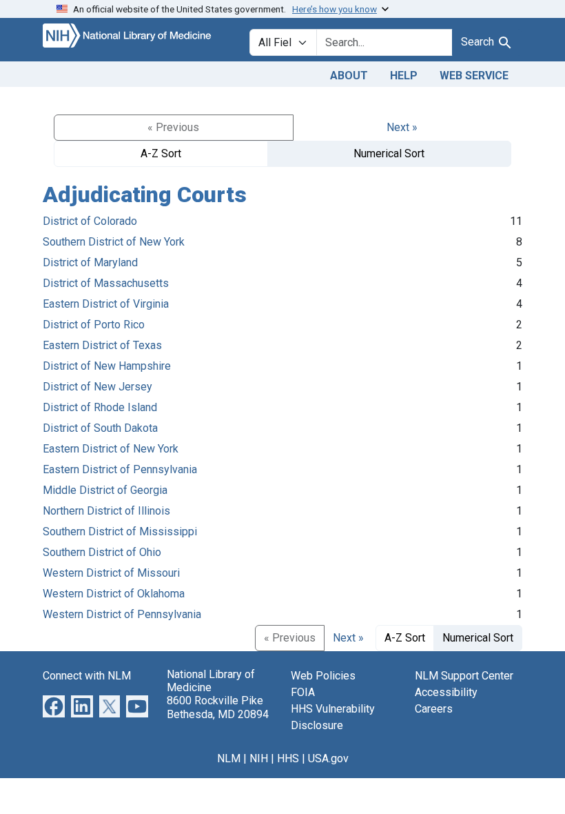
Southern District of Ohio (102, 552)
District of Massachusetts (106, 283)
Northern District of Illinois (106, 510)
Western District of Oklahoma (114, 593)
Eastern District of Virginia (106, 303)
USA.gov (328, 758)
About (349, 75)
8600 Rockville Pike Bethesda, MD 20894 (218, 707)
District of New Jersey (97, 386)
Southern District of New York (114, 241)
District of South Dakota (100, 428)
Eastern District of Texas (102, 345)
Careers (434, 708)
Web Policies (323, 675)
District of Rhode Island (100, 407)
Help (404, 75)
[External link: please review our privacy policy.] (54, 705)
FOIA (303, 692)
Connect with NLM (87, 675)
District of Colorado (90, 221)
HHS (288, 758)
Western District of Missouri (111, 572)
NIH (258, 758)
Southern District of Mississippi (120, 531)
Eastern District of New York (110, 448)
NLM (228, 758)
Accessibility (446, 692)
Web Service (474, 75)
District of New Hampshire (107, 366)
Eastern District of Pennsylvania (120, 469)
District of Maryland (90, 262)
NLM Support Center (464, 675)
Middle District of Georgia (105, 490)
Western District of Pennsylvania (122, 614)
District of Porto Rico (94, 324)
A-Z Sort (161, 153)
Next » (402, 127)
